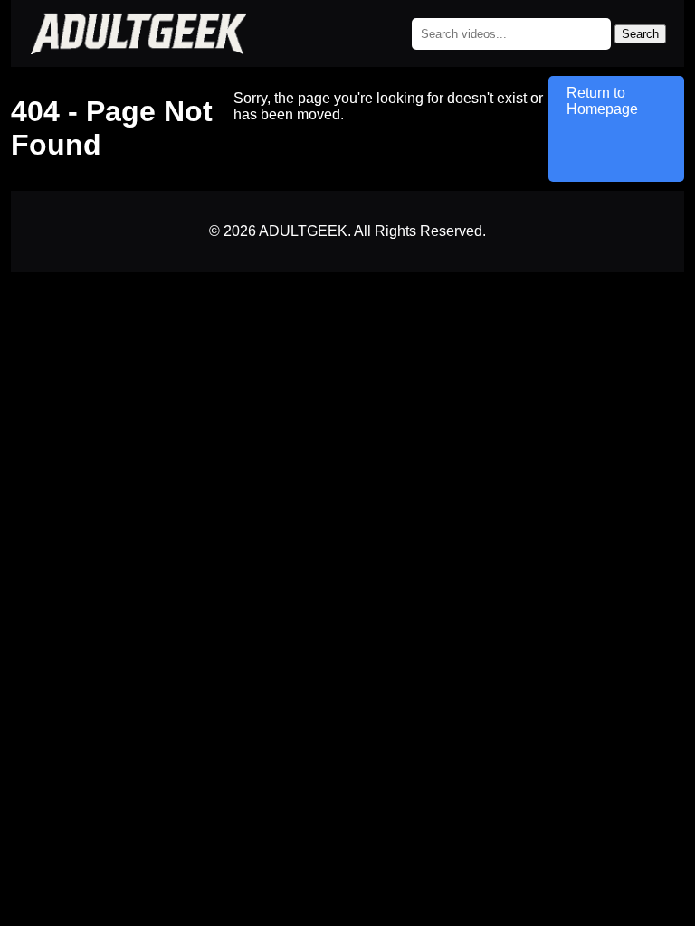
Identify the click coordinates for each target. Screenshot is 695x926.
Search (640, 34)
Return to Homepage (602, 101)
